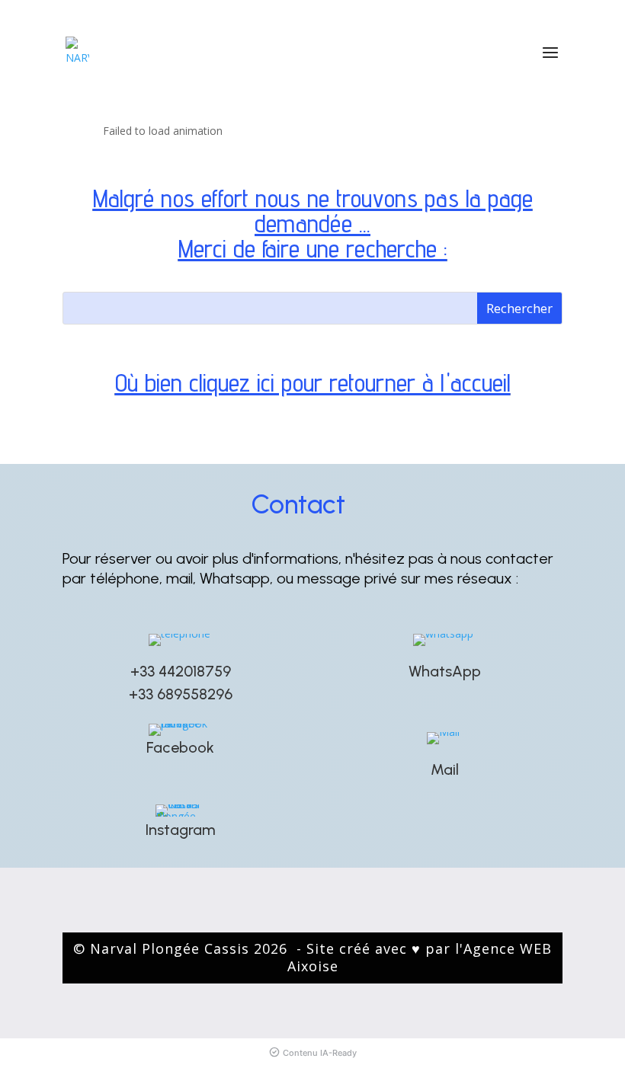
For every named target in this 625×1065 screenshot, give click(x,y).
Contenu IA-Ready (320, 1052)
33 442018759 (185, 671)
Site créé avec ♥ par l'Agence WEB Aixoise (420, 957)
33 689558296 (185, 694)
